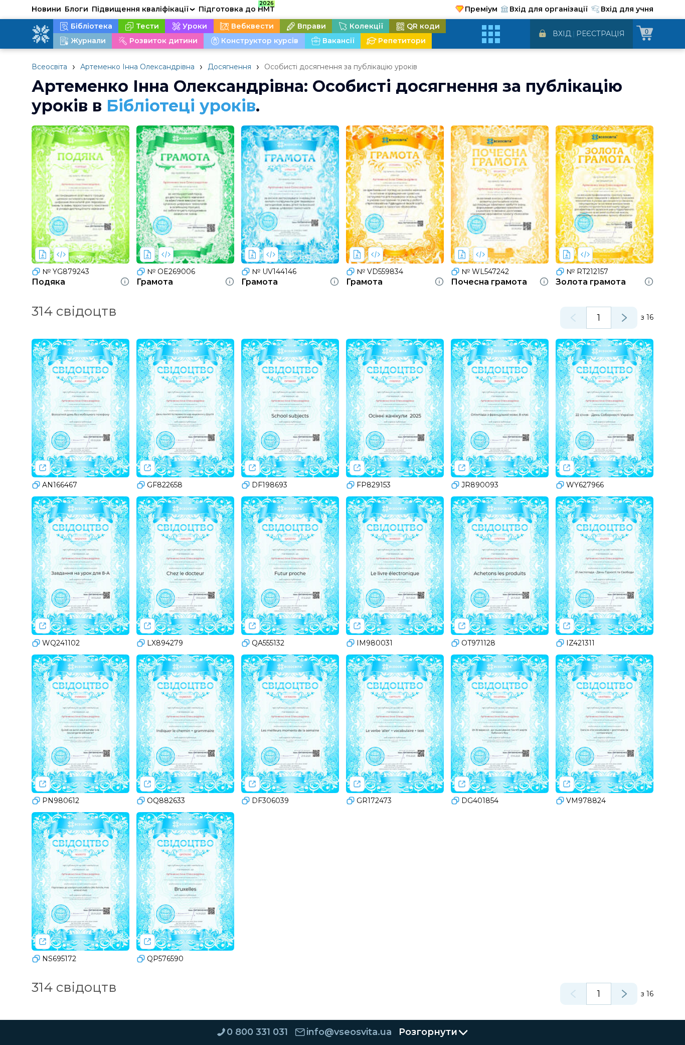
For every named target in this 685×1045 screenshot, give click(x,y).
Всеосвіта (49, 66)
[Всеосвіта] (41, 34)
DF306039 (270, 800)
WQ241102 (61, 642)
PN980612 (60, 800)
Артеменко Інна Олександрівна (137, 66)
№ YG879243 (65, 271)
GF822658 (165, 484)
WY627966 (585, 484)
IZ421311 (580, 642)
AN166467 (59, 484)
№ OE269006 (171, 271)
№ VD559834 (380, 271)
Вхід (562, 33)
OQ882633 (166, 800)
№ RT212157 (587, 271)
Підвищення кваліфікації (143, 9)
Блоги (76, 9)
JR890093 (479, 484)
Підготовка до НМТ (237, 8)
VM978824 (586, 800)
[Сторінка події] (42, 467)
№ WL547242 (485, 271)
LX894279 (165, 642)
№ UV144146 (274, 271)
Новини (46, 9)
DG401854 (479, 800)
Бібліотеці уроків (181, 105)
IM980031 (375, 642)
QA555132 (268, 642)
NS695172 (59, 958)
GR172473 (374, 800)
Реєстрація (600, 33)
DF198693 (269, 484)
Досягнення (229, 66)
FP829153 (374, 484)
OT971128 (478, 642)
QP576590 (165, 958)
